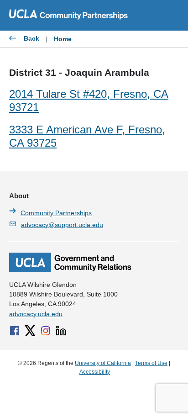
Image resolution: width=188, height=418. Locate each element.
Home (63, 38)
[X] (30, 330)
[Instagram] (45, 330)
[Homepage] (70, 270)
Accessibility (94, 372)
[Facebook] (14, 330)
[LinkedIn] (61, 330)
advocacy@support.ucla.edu (62, 224)
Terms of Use (151, 363)
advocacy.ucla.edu (36, 313)
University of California (103, 363)
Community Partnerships (56, 213)
